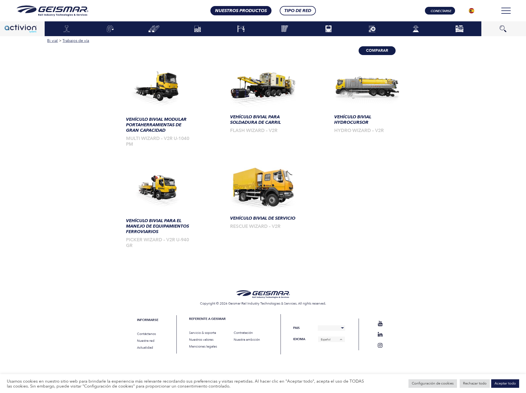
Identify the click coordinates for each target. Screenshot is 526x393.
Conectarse (441, 11)
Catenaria (241, 29)
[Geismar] (45, 10)
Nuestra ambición (247, 339)
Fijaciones (110, 29)
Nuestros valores (201, 339)
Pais (296, 328)
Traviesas (154, 29)
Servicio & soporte (202, 333)
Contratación (243, 333)
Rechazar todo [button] (475, 383)
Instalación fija (459, 29)
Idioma (299, 339)
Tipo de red (297, 11)
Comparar (377, 50)
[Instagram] (380, 345)
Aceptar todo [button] (505, 383)
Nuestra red (146, 341)
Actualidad (145, 347)
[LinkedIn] (380, 334)
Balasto (197, 29)
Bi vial (372, 29)
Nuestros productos (241, 11)
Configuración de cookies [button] (433, 383)
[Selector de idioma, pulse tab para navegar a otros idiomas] (471, 11)
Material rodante (328, 29)
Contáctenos (146, 334)
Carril (66, 29)
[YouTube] (380, 323)
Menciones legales (203, 346)
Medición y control (416, 29)
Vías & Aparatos (285, 29)
